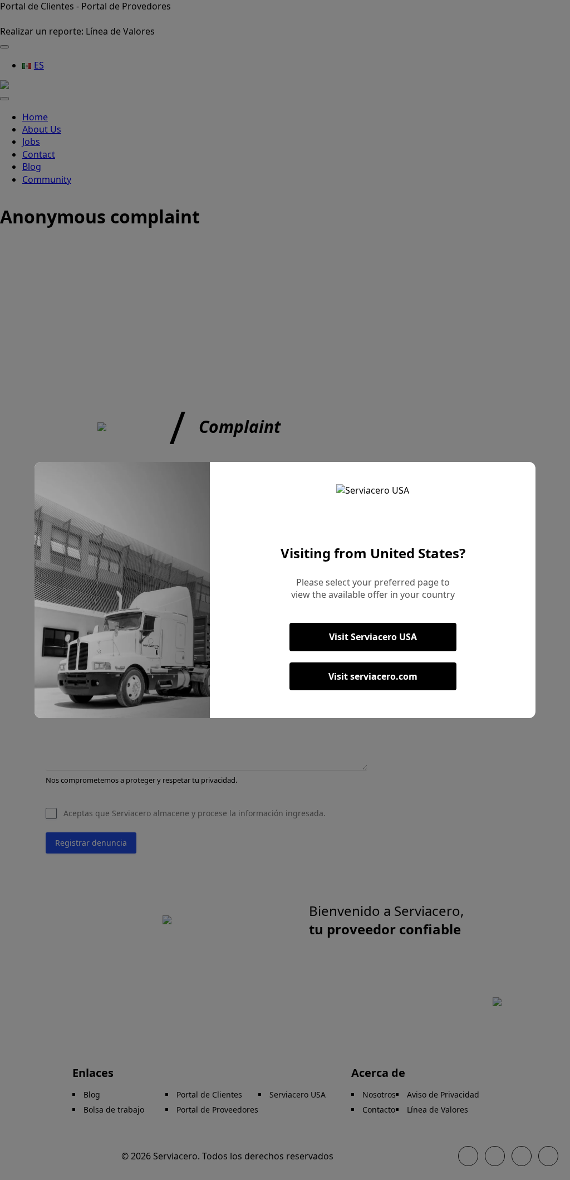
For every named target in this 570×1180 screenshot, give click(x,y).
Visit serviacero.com (372, 676)
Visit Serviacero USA (373, 637)
